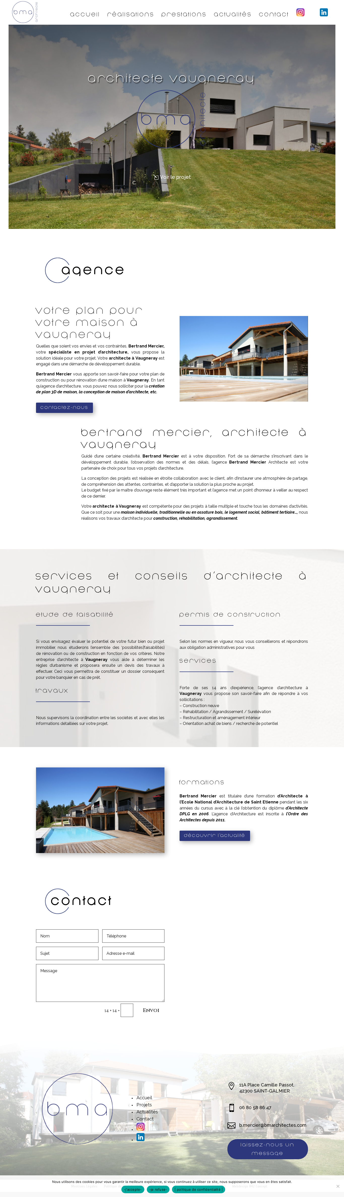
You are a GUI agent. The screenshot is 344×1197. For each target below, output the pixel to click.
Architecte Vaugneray (172, 78)
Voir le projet (175, 177)
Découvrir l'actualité (215, 835)
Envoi (151, 1010)
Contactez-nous (64, 407)
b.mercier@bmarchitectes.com (272, 1125)
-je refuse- (158, 1189)
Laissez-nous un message (268, 1149)
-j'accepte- (133, 1189)
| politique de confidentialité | (199, 1189)
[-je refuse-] (337, 1186)
